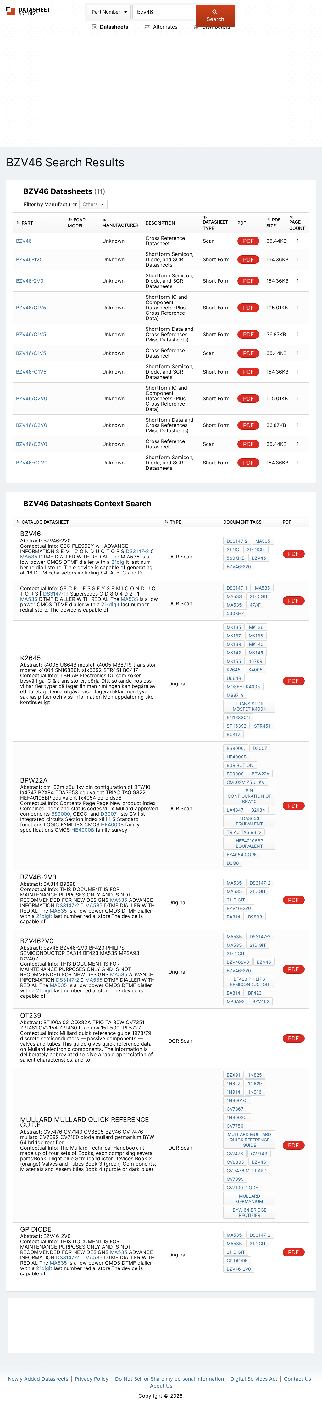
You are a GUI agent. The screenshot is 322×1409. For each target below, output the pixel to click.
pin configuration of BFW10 (249, 796)
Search (215, 19)
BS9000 (235, 773)
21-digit (256, 549)
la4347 (235, 810)
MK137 (234, 635)
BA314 (233, 916)
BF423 (255, 993)
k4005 (255, 669)
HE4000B (112, 824)
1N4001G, (237, 1100)
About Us (161, 1386)
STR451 (262, 726)
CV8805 (235, 1162)
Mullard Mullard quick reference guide (249, 1140)
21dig (117, 562)
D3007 (109, 814)
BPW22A (260, 773)
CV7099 (235, 1179)
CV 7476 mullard (247, 1170)
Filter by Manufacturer (50, 204)
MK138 (256, 635)
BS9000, (61, 814)
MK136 (256, 627)
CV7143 (259, 1153)
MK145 (256, 652)
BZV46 (259, 1162)
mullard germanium (249, 1198)
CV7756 (235, 1126)
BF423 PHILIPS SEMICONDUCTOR (249, 981)
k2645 (234, 669)
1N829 (255, 1083)
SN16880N (238, 717)
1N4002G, (237, 1117)
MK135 (234, 627)
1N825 (255, 1075)
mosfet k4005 (243, 686)
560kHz (235, 558)
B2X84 (258, 810)
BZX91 (233, 1075)
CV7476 (235, 1153)
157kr (255, 661)
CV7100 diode (242, 1187)
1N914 (233, 1092)
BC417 (233, 734)
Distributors (215, 27)
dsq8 (233, 863)
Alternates (164, 27)
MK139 (234, 644)
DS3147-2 (137, 551)
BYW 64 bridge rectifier (249, 1212)
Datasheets (113, 27)
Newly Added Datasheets (38, 1379)
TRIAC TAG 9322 (244, 832)
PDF (248, 241)
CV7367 (235, 1109)
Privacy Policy (91, 1379)
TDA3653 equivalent (249, 821)
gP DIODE (237, 1260)
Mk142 (234, 652)
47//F (255, 604)
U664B (234, 678)
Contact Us (297, 1379)
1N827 (233, 1083)
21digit (44, 916)
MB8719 (235, 695)
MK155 (234, 661)
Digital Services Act (253, 1379)
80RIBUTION (240, 765)
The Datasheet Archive (28, 11)
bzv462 (261, 1001)
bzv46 (259, 558)
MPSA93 (236, 1001)
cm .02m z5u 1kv (245, 782)
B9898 (255, 916)
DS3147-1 (54, 594)
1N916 (255, 1092)
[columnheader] (39, 223)
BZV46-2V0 (239, 566)
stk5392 (236, 726)
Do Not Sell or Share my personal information (169, 1379)
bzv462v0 (238, 962)
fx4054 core (242, 854)
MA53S (129, 599)
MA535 (28, 556)
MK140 (256, 644)
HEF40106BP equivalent (249, 843)
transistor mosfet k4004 (249, 706)
